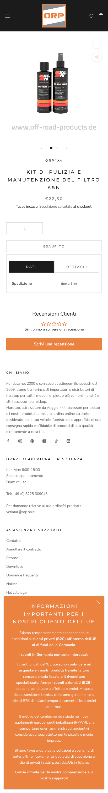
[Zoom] (96, 43)
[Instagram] (20, 441)
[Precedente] (41, 147)
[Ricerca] (91, 16)
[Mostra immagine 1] (51, 148)
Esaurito (54, 246)
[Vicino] (98, 602)
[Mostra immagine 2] (57, 148)
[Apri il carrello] (101, 15)
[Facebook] (8, 441)
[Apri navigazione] (7, 16)
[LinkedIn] (68, 441)
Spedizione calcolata (55, 206)
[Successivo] (66, 147)
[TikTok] (56, 441)
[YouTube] (44, 441)
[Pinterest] (32, 441)
